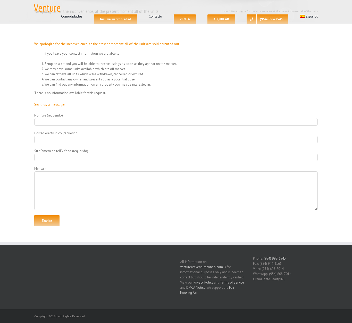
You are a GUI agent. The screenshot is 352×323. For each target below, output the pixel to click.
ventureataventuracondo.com (201, 267)
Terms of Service (232, 282)
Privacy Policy (203, 282)
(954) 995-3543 (275, 258)
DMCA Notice (195, 287)
